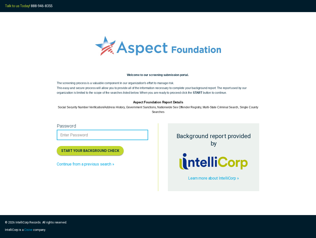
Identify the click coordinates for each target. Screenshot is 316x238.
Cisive (28, 230)
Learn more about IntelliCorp (212, 178)
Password (66, 125)
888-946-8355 (42, 6)
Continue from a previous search (84, 164)
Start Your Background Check (90, 151)
